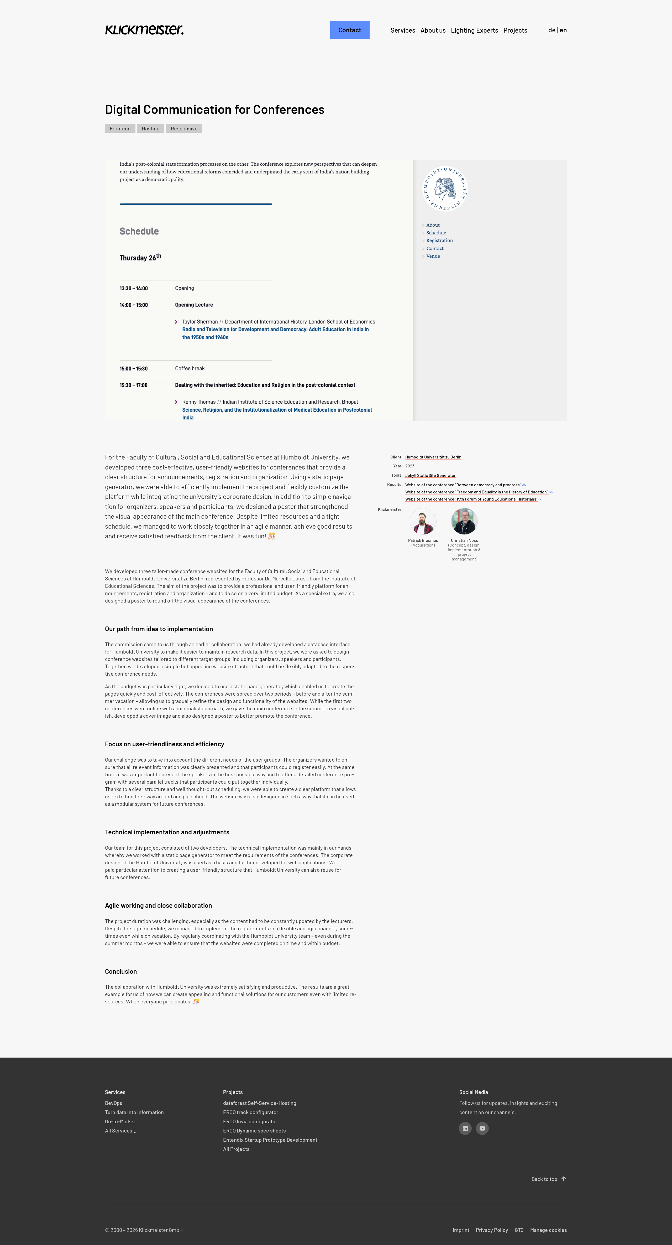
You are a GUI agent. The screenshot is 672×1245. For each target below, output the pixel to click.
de (551, 30)
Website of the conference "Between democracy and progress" (465, 485)
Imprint (461, 1230)
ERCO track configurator (250, 1112)
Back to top (549, 1179)
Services (403, 30)
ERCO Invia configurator (250, 1121)
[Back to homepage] (144, 29)
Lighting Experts (474, 30)
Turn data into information (134, 1112)
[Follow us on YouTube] (482, 1128)
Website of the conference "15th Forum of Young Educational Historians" (474, 499)
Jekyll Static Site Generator (430, 474)
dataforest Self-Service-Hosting (259, 1103)
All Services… (120, 1130)
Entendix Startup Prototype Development (270, 1139)
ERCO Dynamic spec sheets (254, 1130)
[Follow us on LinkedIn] (465, 1128)
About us (433, 30)
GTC (519, 1230)
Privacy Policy (492, 1230)
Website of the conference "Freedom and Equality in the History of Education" (479, 492)
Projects (515, 30)
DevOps (113, 1103)
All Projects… (238, 1149)
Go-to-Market (120, 1121)
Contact (349, 30)
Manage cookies (548, 1230)
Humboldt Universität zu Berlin (433, 456)
